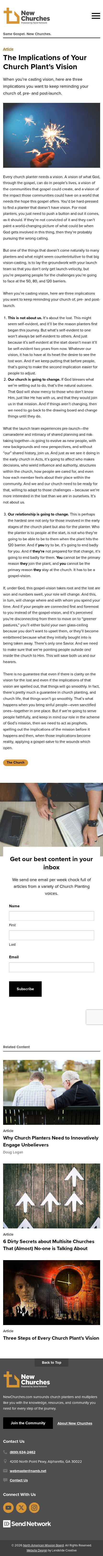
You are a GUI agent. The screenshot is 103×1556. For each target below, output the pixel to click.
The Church (15, 762)
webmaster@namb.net (28, 1471)
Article (8, 49)
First (12, 925)
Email (14, 956)
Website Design (37, 1550)
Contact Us (19, 1480)
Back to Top (51, 1362)
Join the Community (28, 1423)
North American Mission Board (43, 1545)
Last (12, 944)
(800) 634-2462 (22, 1452)
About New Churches (74, 1423)
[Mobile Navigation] (95, 16)
